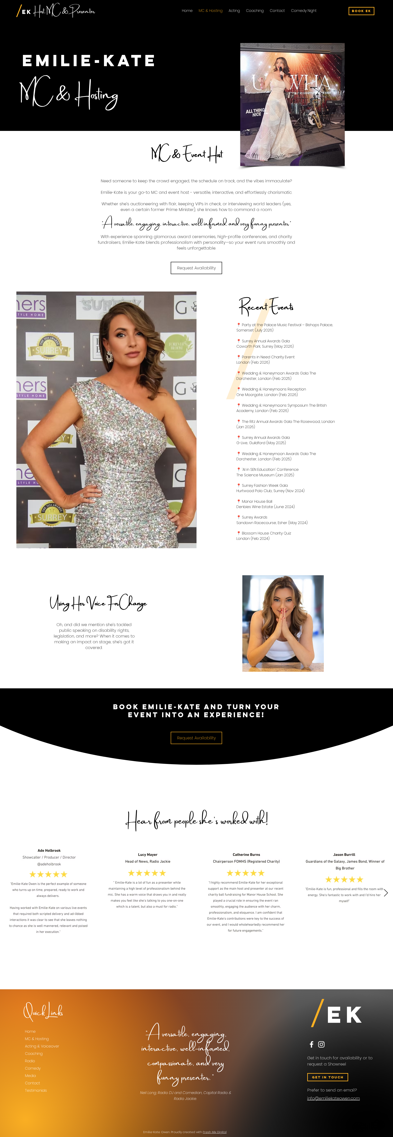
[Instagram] (321, 1044)
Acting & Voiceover (42, 1046)
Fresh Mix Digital (215, 1132)
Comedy (33, 1068)
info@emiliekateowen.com (333, 1098)
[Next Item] (386, 893)
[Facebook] (311, 1044)
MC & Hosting (37, 1038)
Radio (30, 1060)
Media (30, 1075)
